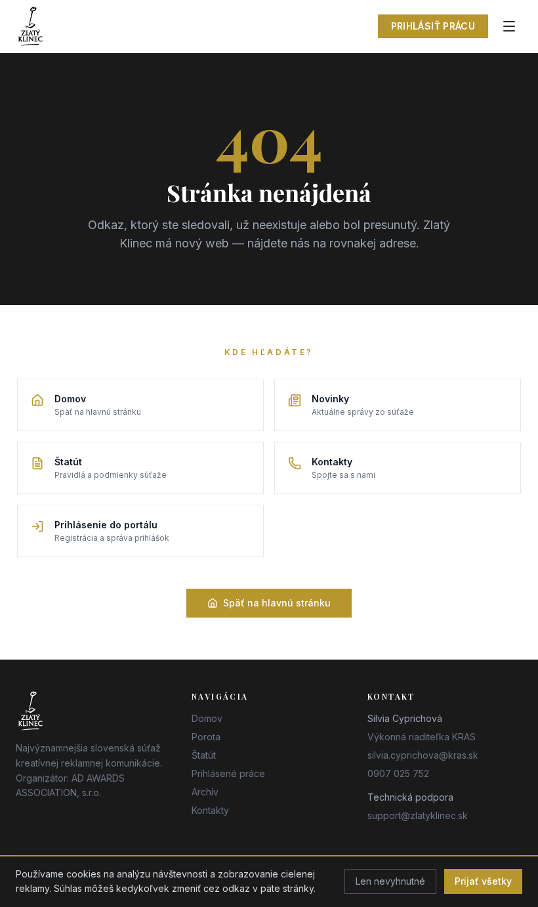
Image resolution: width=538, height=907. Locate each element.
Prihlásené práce (228, 773)
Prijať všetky (483, 881)
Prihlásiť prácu (433, 26)
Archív (205, 791)
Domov (207, 718)
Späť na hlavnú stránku (277, 602)
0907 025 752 (398, 773)
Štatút (204, 755)
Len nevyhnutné (390, 881)
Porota (206, 736)
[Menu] (509, 26)
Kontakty (210, 810)
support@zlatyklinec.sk (417, 815)
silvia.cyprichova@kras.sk (422, 755)
